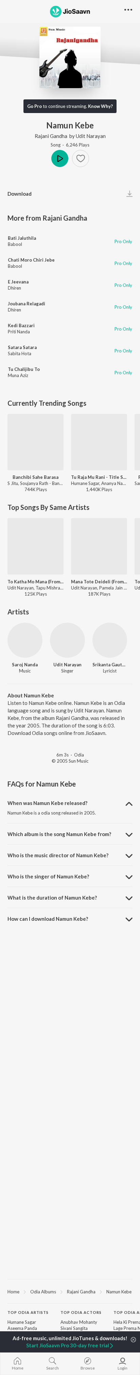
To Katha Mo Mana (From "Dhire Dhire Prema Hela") (35, 581)
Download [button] (19, 194)
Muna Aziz (18, 375)
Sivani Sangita (74, 1328)
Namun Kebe (119, 1291)
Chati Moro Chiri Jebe (31, 260)
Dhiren (14, 288)
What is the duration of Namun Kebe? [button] (52, 897)
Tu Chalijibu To (24, 369)
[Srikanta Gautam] (109, 640)
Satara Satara (22, 347)
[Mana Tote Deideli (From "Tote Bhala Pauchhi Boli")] (99, 546)
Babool (15, 244)
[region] (70, 1291)
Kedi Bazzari (21, 325)
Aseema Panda (22, 1328)
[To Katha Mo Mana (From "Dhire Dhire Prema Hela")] (35, 546)
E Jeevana (18, 281)
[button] (80, 158)
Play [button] (59, 158)
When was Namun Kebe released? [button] (47, 803)
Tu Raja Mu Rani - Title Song (99, 477)
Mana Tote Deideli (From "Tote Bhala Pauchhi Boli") (99, 581)
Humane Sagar (21, 1322)
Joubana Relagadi (26, 303)
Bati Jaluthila (22, 238)
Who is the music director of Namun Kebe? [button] (57, 855)
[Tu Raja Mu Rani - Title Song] (99, 442)
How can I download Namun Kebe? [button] (47, 919)
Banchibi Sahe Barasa (35, 477)
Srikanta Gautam (109, 664)
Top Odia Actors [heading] (81, 1312)
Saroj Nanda (25, 664)
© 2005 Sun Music (70, 761)
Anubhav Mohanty (78, 1322)
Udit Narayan (91, 136)
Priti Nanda (19, 331)
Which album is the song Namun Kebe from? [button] (59, 834)
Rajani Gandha (51, 136)
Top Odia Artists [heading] (28, 1312)
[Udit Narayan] (67, 640)
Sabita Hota (19, 353)
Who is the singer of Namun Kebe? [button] (48, 876)
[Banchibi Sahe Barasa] (35, 442)
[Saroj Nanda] (24, 640)
